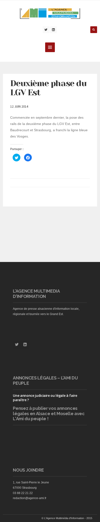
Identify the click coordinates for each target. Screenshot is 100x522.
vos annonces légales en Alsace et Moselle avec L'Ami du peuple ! (48, 413)
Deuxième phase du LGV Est (48, 87)
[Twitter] (46, 29)
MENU (50, 47)
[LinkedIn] (53, 29)
